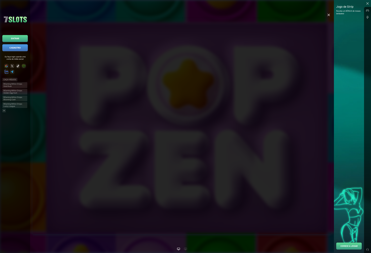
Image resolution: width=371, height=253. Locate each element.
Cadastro (15, 47)
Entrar (15, 38)
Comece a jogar (349, 246)
